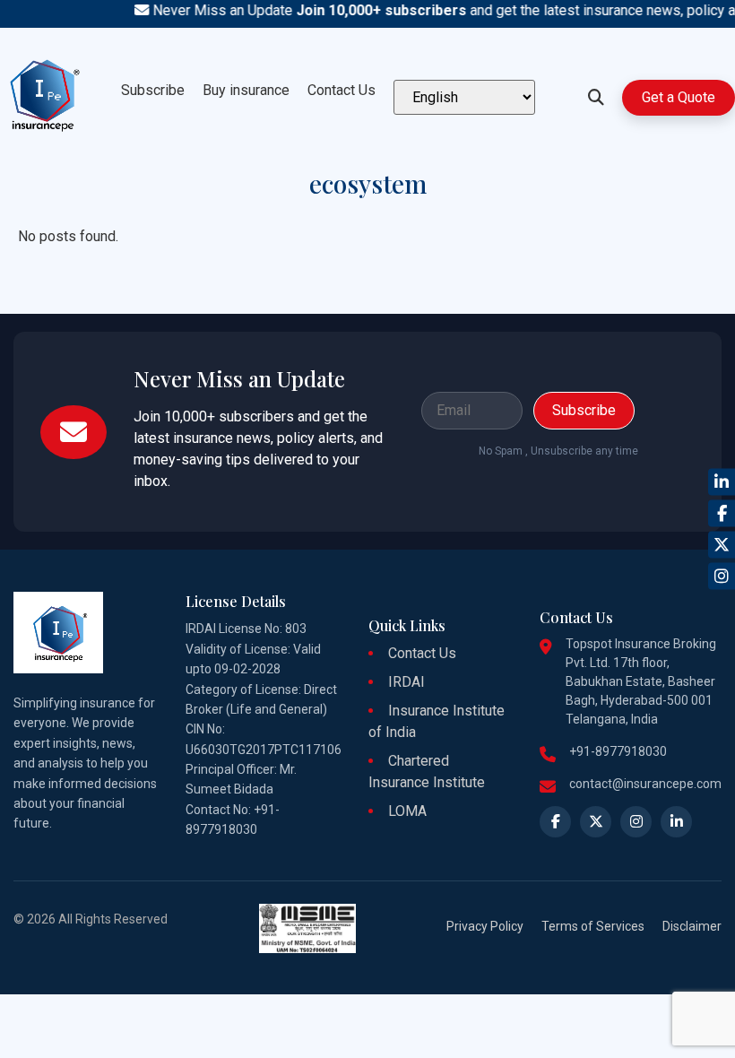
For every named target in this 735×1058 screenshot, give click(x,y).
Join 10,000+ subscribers (371, 10)
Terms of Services (592, 926)
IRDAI (406, 681)
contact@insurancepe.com (645, 783)
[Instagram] (721, 576)
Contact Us (341, 90)
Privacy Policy (484, 926)
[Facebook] (721, 513)
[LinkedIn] (721, 482)
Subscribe (153, 90)
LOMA (407, 811)
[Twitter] (721, 545)
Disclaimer (692, 926)
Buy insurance (246, 90)
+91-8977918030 (618, 751)
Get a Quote (678, 97)
